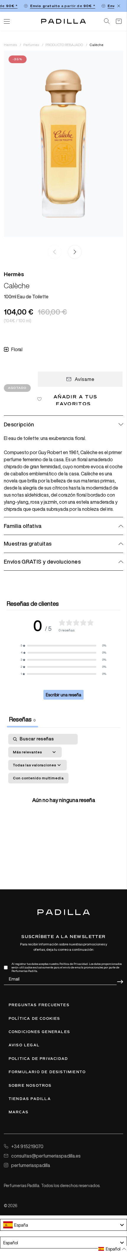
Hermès (10, 44)
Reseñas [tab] (22, 719)
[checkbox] (38, 778)
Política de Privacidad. (73, 964)
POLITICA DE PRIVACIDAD (38, 1059)
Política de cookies (34, 1019)
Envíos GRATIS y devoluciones (42, 561)
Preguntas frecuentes (39, 1005)
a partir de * (59, 5)
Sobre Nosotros (30, 1086)
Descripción (19, 424)
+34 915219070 (27, 1146)
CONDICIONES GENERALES (39, 1032)
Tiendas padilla (30, 1099)
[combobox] (63, 1225)
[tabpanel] (63, 798)
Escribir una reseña (63, 695)
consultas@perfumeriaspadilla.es (46, 1155)
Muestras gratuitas (27, 543)
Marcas (18, 1112)
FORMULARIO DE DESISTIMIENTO (47, 1072)
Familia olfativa (23, 526)
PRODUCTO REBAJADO (64, 44)
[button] (73, 252)
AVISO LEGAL (24, 1045)
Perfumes (31, 44)
